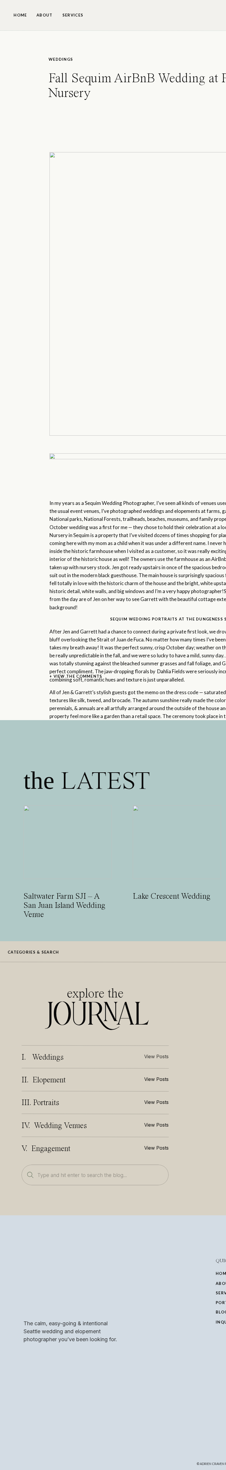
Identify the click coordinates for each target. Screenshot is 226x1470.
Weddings (61, 59)
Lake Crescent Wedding (171, 897)
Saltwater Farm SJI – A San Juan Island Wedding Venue (64, 906)
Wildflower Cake (180, 919)
